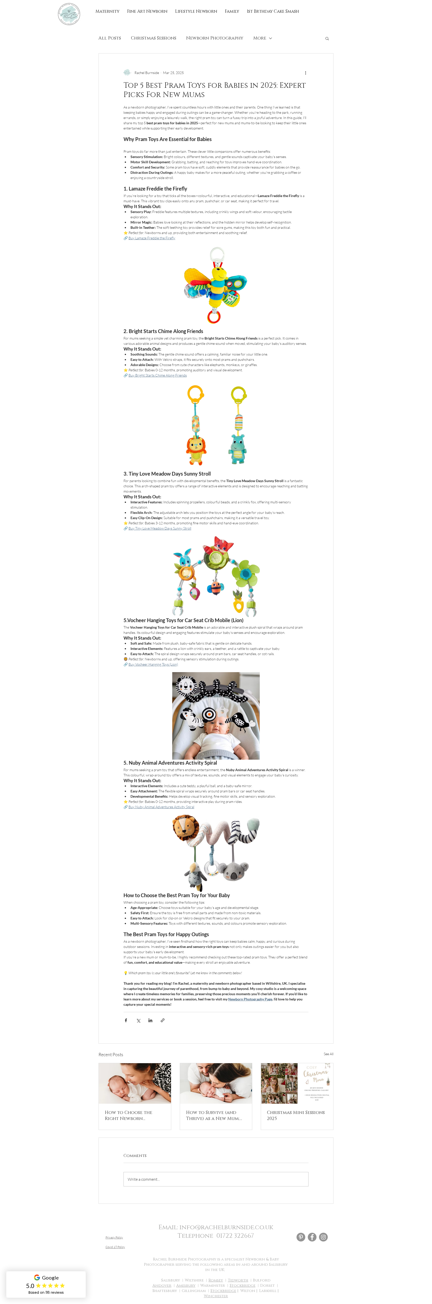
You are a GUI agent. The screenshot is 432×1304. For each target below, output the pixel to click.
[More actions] (305, 73)
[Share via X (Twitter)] (138, 1020)
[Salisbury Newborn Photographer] (135, 1083)
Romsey (215, 1280)
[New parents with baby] (216, 1083)
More (259, 38)
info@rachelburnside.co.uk (226, 1227)
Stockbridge (243, 1285)
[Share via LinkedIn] (150, 1020)
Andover (162, 1285)
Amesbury (186, 1285)
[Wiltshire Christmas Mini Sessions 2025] (297, 1083)
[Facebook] (312, 1237)
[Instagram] (323, 1237)
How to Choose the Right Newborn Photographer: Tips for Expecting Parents (133, 1116)
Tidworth (238, 1280)
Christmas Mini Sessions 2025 (296, 1116)
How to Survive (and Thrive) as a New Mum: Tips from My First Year (214, 1116)
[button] (327, 38)
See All (329, 1054)
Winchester (216, 1296)
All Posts (109, 38)
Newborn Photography (214, 38)
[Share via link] (162, 1020)
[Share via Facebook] (126, 1020)
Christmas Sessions (153, 38)
